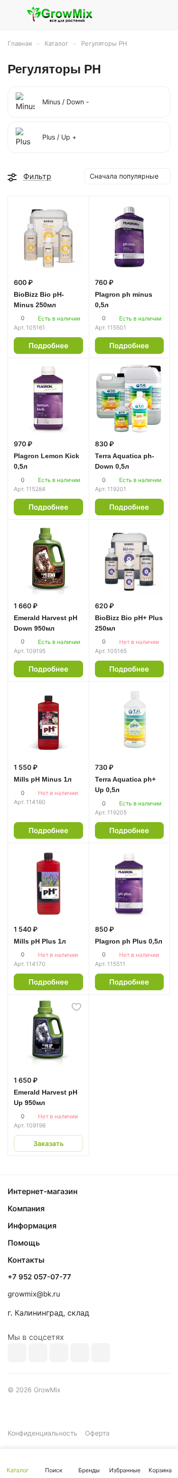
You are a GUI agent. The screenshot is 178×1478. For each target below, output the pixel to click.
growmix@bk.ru (34, 1293)
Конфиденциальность (42, 1433)
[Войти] (144, 15)
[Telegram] (58, 1352)
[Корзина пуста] (163, 15)
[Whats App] (100, 1352)
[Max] (37, 1352)
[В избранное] (76, 1007)
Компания (26, 1208)
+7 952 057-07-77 (39, 1277)
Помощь (24, 1242)
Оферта (97, 1433)
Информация (32, 1225)
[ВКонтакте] (17, 1352)
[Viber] (79, 1352)
